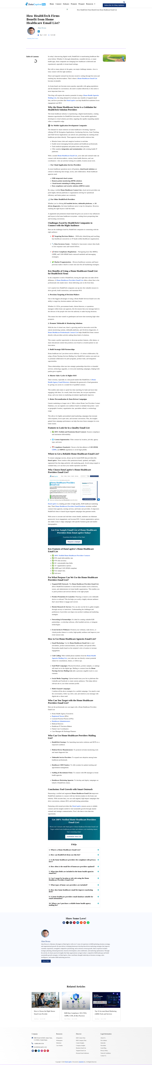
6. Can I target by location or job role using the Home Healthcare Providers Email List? (69, 879)
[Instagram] (42, 1051)
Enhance (66, 4)
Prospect (82, 4)
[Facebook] (33, 1051)
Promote (74, 4)
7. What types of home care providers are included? (68, 885)
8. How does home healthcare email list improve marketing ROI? (71, 891)
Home (52, 4)
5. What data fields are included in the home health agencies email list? (71, 872)
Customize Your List (74, 836)
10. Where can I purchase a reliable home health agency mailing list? (70, 904)
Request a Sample (74, 542)
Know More (46, 961)
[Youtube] (45, 1051)
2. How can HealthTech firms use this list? (64, 855)
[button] (124, 2)
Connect (58, 4)
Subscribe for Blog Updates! (114, 5)
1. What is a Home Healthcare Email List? (65, 850)
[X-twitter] (36, 1051)
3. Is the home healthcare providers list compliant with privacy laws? (72, 860)
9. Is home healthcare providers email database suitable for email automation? (71, 897)
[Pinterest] (48, 1051)
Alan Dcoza (42, 28)
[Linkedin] (39, 31)
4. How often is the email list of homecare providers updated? (72, 866)
